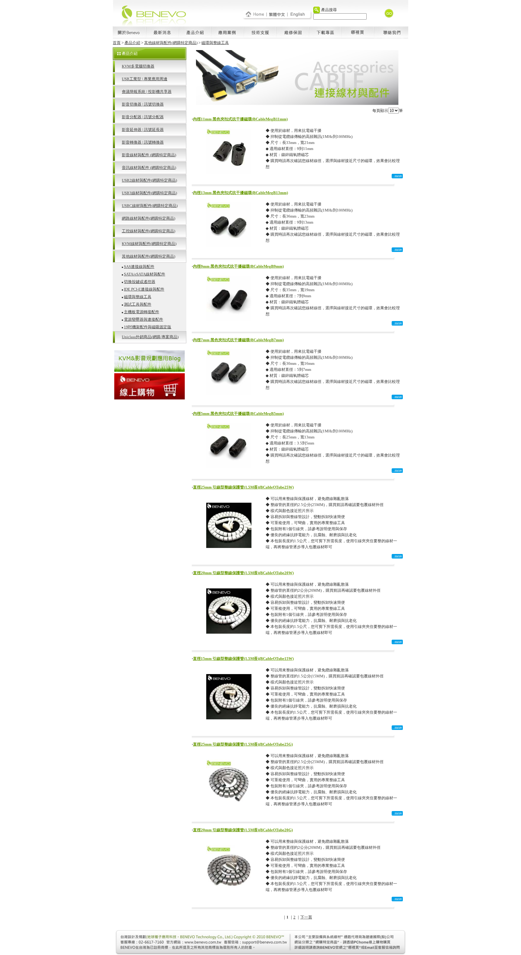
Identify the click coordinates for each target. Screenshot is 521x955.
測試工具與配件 (137, 304)
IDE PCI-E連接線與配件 (144, 289)
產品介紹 (132, 42)
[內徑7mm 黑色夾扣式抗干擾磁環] (228, 393)
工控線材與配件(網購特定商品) (148, 231)
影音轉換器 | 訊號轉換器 (143, 142)
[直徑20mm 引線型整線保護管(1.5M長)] (228, 632)
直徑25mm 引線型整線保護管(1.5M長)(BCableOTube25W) (243, 487)
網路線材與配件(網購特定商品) (148, 218)
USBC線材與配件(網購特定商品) (150, 205)
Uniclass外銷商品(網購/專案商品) (150, 337)
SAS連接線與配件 (139, 266)
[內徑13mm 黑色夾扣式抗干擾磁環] (228, 245)
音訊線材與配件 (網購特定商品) (149, 167)
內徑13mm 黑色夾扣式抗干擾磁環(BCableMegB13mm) (240, 192)
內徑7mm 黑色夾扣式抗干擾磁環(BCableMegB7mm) (238, 340)
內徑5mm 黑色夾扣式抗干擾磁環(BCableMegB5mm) (238, 413)
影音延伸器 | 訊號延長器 (143, 129)
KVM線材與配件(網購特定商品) (149, 243)
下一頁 (306, 917)
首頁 (117, 42)
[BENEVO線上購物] (149, 397)
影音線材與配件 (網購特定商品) (149, 155)
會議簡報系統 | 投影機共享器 (147, 91)
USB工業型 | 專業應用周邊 (144, 79)
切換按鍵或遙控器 (139, 281)
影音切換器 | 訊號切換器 (143, 104)
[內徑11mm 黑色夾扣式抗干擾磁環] (228, 172)
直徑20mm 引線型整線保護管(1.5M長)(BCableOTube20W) (243, 573)
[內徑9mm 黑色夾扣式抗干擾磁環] (228, 319)
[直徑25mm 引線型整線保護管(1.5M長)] (228, 546)
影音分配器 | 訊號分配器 (143, 117)
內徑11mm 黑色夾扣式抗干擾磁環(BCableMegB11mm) (240, 119)
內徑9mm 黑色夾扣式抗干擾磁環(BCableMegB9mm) (238, 266)
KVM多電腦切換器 (138, 66)
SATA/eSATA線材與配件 (144, 274)
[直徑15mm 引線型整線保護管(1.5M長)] (228, 717)
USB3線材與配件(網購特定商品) (149, 193)
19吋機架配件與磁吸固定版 (147, 327)
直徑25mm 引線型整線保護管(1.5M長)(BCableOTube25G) (243, 744)
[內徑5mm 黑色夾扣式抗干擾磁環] (228, 466)
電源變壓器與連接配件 (143, 319)
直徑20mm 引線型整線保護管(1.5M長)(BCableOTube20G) (243, 830)
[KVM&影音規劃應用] (149, 370)
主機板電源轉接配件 (141, 312)
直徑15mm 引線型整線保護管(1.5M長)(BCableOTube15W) (243, 658)
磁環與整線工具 (215, 42)
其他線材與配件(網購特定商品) (170, 42)
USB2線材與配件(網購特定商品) (149, 180)
